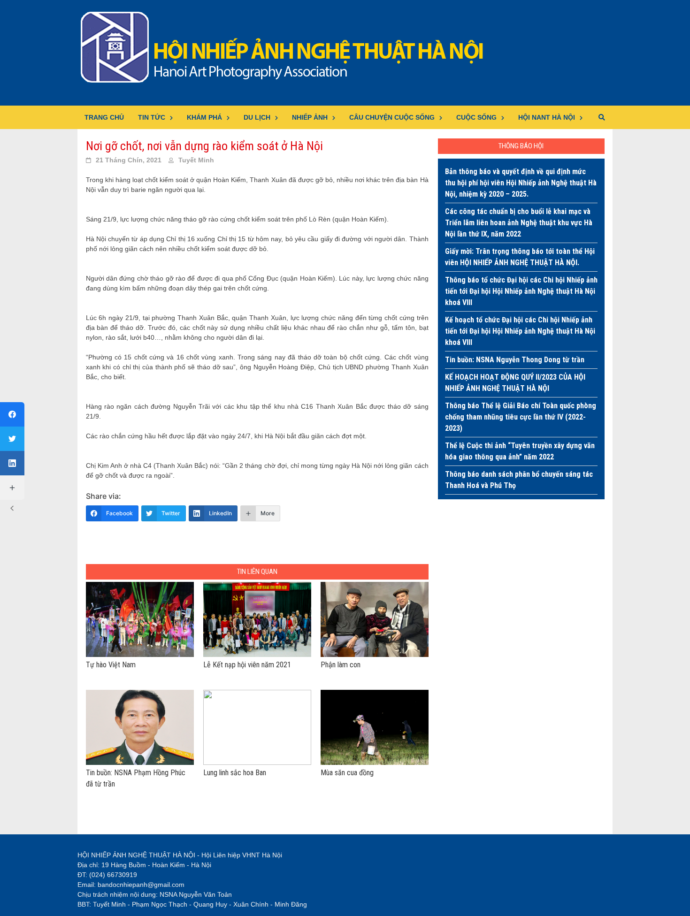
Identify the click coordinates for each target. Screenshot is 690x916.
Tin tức (151, 117)
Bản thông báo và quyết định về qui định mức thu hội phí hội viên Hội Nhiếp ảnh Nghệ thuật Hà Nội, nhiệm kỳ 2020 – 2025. (521, 182)
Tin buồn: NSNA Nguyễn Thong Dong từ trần (514, 359)
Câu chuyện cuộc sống (392, 117)
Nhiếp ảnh (310, 117)
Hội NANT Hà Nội (546, 117)
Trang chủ (104, 117)
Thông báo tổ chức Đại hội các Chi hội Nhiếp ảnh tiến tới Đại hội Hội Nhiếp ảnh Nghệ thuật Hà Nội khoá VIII (521, 291)
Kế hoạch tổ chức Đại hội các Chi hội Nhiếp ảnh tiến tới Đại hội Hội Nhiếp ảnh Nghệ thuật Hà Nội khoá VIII (520, 331)
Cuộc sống (476, 117)
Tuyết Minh (196, 160)
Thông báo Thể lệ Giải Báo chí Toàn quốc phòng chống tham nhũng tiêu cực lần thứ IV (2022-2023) (520, 417)
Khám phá (204, 117)
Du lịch (257, 117)
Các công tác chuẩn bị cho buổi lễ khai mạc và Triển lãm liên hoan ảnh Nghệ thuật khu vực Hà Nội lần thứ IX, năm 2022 (518, 222)
